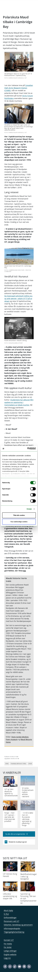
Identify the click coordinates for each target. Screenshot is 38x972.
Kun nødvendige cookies (19, 521)
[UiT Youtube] (19, 966)
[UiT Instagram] (10, 966)
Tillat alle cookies (19, 515)
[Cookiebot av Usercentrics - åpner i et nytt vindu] (27, 448)
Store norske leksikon (20, 737)
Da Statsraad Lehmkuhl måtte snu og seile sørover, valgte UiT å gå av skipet (18, 298)
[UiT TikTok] (15, 966)
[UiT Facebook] (5, 966)
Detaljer (29, 509)
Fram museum (12, 739)
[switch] (33, 488)
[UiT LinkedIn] (24, 966)
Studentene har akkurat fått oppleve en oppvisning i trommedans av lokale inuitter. (18, 402)
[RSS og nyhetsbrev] (29, 966)
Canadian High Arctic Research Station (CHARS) (18, 88)
